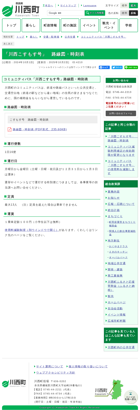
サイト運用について (49, 366)
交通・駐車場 (51, 37)
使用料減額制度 (32, 230)
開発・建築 (115, 269)
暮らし (34, 37)
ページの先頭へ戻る (130, 398)
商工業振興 (115, 275)
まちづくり (115, 216)
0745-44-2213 (122, 92)
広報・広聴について (121, 204)
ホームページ (117, 302)
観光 (111, 296)
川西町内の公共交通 (121, 347)
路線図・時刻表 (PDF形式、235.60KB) (40, 129)
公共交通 (70, 37)
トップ (20, 37)
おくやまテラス (118, 246)
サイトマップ (68, 5)
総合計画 (114, 210)
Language (89, 5)
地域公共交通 (117, 263)
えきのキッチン (118, 252)
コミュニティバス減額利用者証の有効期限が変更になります (121, 150)
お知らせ (114, 197)
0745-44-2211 (52, 389)
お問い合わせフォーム (120, 113)
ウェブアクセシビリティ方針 (55, 372)
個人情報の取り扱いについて (88, 366)
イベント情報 (117, 314)
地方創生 (114, 240)
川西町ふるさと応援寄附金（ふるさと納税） (121, 285)
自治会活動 (115, 308)
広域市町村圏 (117, 320)
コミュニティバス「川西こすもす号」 (103, 37)
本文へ (49, 5)
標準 (124, 5)
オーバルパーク (118, 257)
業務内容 (114, 191)
